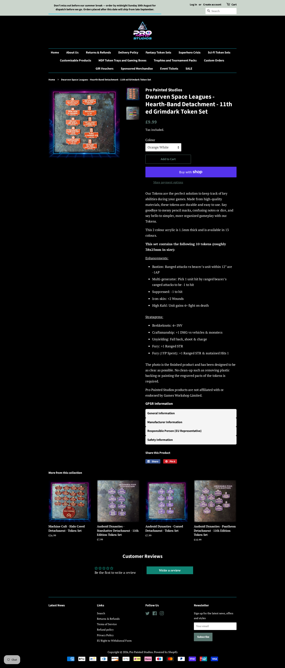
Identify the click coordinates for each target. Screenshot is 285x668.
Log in (193, 5)
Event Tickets (169, 68)
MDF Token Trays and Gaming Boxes (122, 60)
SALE (189, 68)
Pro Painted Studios (141, 652)
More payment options (168, 182)
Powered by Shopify (166, 652)
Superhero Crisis (189, 52)
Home (55, 52)
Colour (150, 140)
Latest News (56, 605)
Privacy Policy (105, 635)
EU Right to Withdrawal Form (114, 640)
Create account (212, 5)
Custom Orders (214, 60)
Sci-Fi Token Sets (219, 52)
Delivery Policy (128, 52)
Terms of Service (107, 624)
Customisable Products (75, 60)
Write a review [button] (170, 570)
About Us (72, 52)
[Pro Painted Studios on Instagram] (162, 614)
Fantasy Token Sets (158, 52)
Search (101, 613)
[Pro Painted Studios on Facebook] (154, 614)
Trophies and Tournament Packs (175, 60)
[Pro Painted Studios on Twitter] (147, 614)
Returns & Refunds (98, 52)
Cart (234, 5)
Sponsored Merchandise (137, 68)
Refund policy (105, 629)
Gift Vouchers (104, 68)
